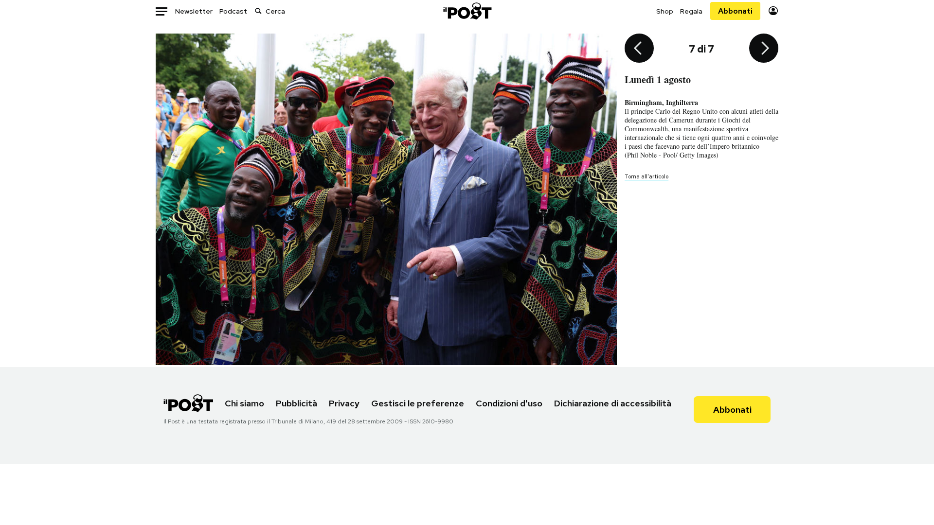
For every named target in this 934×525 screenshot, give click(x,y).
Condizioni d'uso (509, 403)
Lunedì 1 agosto (658, 79)
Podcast (233, 11)
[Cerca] (258, 11)
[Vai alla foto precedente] (639, 49)
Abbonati (735, 11)
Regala (691, 11)
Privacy (344, 403)
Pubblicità (296, 403)
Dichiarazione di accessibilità (612, 403)
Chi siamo (244, 403)
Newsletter (194, 11)
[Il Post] (467, 10)
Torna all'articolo (646, 176)
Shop (664, 11)
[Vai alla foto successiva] (763, 49)
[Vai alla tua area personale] (773, 11)
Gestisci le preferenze (417, 403)
